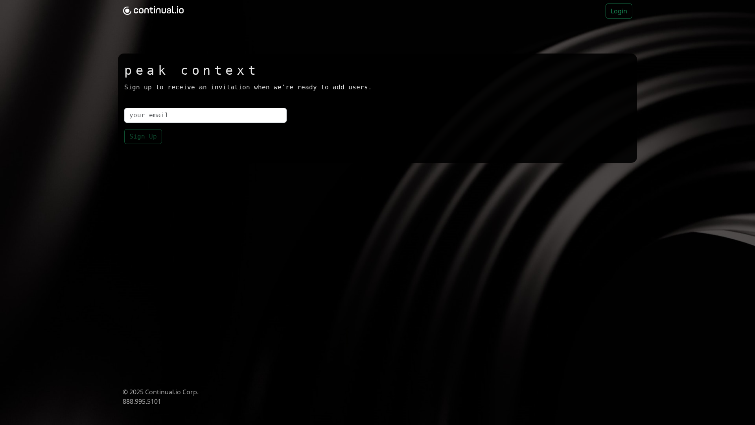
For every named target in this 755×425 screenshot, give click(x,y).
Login (619, 11)
